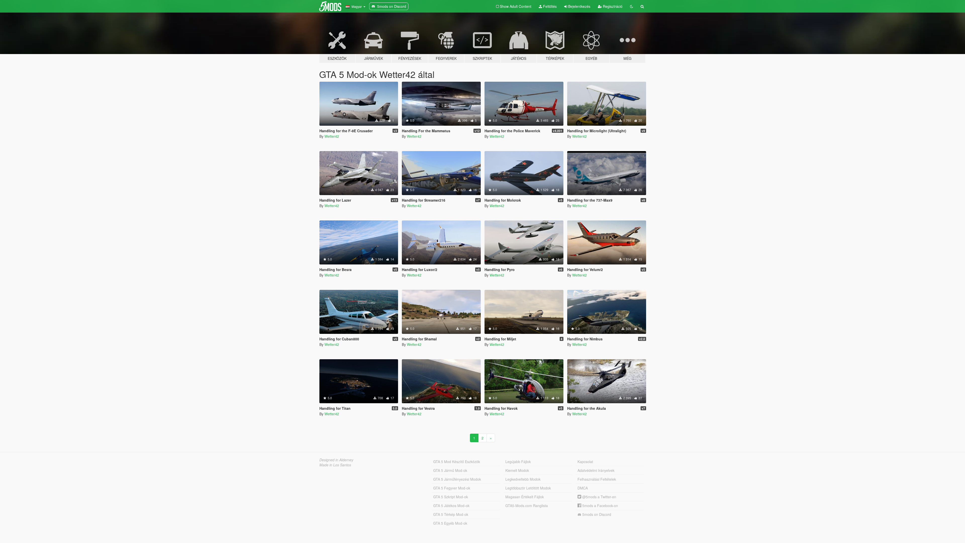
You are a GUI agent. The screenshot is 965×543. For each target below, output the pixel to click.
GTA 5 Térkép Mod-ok (450, 514)
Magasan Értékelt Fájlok (524, 496)
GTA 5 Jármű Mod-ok (450, 470)
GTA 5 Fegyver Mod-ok (451, 487)
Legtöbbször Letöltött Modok (528, 487)
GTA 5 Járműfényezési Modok (457, 479)
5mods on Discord (596, 514)
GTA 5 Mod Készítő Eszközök (456, 461)
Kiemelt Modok (517, 470)
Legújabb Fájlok (518, 461)
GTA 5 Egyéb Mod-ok (450, 523)
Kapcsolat (585, 461)
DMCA (582, 487)
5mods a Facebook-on (599, 505)
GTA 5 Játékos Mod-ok (451, 505)
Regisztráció (612, 6)
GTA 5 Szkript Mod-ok (450, 496)
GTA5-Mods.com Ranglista (526, 505)
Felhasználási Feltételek (596, 479)
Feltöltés (549, 6)
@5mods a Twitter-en (598, 496)
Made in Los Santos (335, 464)
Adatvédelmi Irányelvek (595, 470)
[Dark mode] (631, 6)
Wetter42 (331, 136)
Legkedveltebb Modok (523, 479)
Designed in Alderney (336, 459)
